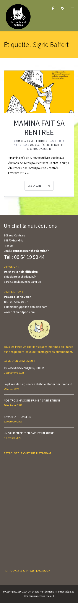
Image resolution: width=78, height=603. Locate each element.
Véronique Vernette (39, 148)
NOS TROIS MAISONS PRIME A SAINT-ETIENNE (32, 400)
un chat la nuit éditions (32, 141)
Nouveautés (36, 144)
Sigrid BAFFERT (54, 144)
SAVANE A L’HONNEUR (17, 417)
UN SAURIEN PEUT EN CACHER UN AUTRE (29, 433)
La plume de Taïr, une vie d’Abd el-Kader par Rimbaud (38, 384)
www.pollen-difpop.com (19, 312)
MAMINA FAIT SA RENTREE (39, 127)
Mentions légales (64, 591)
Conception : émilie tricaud (39, 596)
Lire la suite (34, 185)
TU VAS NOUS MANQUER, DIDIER (24, 368)
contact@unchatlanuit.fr (31, 251)
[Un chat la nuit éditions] (18, 16)
